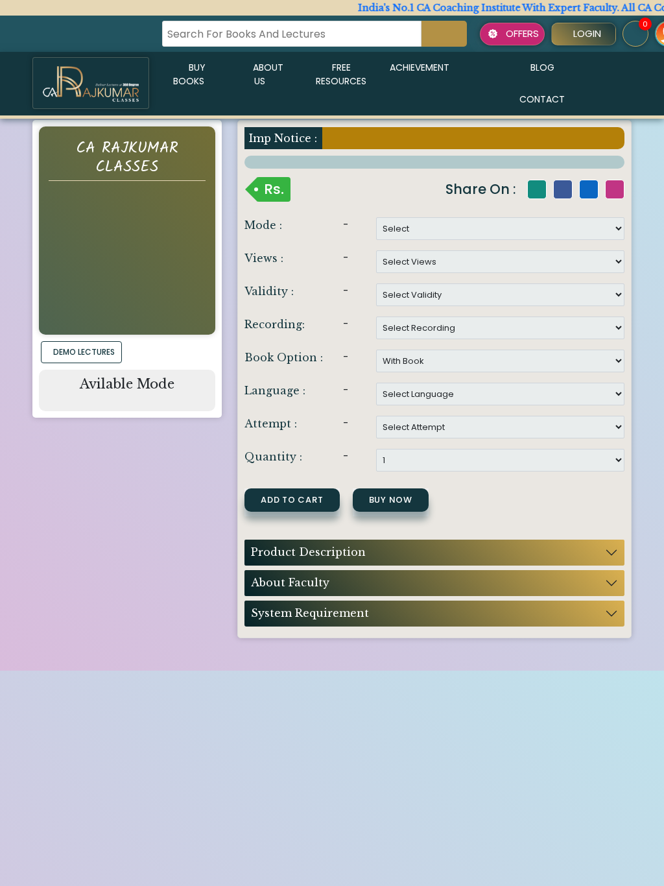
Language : (274, 390)
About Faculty (290, 582)
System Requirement (310, 612)
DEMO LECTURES (84, 351)
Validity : (269, 291)
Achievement (419, 67)
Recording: (274, 324)
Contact (542, 99)
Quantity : (273, 456)
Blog (542, 67)
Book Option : (283, 357)
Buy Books (189, 74)
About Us (268, 74)
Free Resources (341, 74)
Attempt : (270, 423)
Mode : (263, 225)
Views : (263, 258)
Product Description (308, 551)
